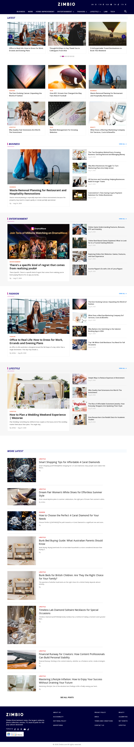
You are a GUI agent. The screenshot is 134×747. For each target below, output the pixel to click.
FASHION (81, 11)
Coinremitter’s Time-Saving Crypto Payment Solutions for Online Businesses (105, 194)
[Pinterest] (21, 729)
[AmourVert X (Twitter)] (126, 4)
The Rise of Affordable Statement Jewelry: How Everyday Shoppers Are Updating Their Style (106, 405)
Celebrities (123, 717)
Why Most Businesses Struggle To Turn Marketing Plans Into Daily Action (103, 167)
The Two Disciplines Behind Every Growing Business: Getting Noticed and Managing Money (106, 153)
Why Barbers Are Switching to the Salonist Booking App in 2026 (104, 330)
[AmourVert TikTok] (118, 4)
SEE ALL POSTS (67, 697)
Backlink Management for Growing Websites (64, 131)
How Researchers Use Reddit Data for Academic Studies (106, 418)
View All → (123, 144)
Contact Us (99, 725)
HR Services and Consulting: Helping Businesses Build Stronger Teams (106, 180)
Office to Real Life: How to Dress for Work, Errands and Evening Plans (36, 341)
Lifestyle (122, 725)
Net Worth (123, 721)
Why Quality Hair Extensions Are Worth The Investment (24, 131)
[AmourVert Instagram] (96, 4)
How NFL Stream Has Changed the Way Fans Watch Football (66, 94)
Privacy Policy (100, 712)
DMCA (97, 717)
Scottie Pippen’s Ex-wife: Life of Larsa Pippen (105, 269)
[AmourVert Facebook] (103, 4)
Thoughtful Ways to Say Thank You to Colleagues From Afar (24, 49)
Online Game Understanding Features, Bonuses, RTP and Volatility (106, 228)
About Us (57, 712)
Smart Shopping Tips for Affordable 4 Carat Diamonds (69, 462)
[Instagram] (18, 729)
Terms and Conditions (104, 721)
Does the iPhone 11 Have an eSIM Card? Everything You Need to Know (106, 49)
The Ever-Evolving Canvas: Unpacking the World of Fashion (25, 94)
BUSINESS (21, 11)
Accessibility (58, 717)
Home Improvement (45, 11)
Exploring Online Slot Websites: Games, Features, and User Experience (107, 255)
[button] (10, 36)
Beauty (121, 712)
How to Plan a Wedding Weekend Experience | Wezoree (38, 416)
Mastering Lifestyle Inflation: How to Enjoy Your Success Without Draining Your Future (70, 681)
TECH (112, 11)
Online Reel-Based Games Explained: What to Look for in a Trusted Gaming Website (107, 242)
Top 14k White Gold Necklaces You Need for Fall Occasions (106, 343)
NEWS (30, 11)
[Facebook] (14, 729)
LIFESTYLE (94, 11)
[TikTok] (28, 729)
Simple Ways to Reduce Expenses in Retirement (106, 378)
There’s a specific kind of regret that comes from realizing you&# (37, 266)
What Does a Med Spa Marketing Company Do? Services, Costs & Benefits (107, 131)
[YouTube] (25, 729)
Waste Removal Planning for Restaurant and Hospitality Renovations (106, 94)
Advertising (58, 725)
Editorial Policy (59, 721)
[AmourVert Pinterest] (111, 4)
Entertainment (64, 11)
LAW (105, 11)
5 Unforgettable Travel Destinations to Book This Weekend (65, 49)
